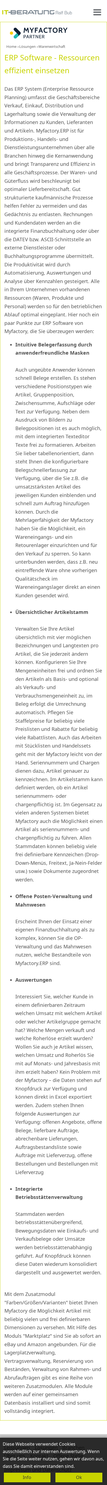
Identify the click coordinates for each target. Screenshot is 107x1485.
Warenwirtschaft (51, 46)
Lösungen (27, 46)
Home (11, 46)
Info (27, 1477)
